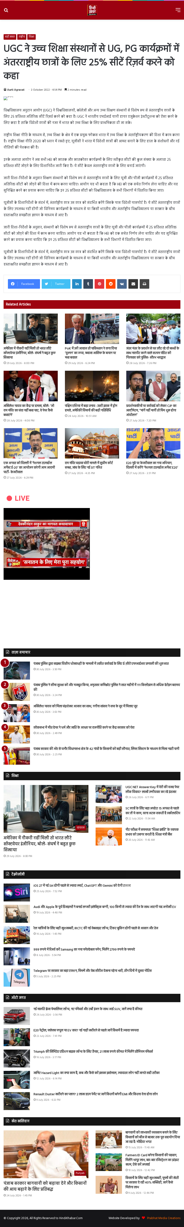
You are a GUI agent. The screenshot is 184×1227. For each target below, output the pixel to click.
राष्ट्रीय (22, 36)
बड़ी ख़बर (10, 36)
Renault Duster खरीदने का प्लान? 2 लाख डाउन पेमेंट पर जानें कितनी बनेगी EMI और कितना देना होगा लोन (96, 1094)
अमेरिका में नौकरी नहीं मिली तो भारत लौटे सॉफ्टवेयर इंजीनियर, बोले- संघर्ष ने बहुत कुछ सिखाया (30, 353)
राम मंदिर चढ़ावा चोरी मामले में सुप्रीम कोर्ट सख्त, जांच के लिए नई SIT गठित (89, 465)
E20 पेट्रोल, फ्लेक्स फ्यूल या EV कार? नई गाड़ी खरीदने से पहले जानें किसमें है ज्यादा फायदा (86, 1030)
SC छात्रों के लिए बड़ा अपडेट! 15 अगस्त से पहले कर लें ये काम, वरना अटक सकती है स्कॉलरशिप (153, 811)
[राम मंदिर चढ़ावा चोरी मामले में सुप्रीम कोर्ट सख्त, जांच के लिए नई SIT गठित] (92, 443)
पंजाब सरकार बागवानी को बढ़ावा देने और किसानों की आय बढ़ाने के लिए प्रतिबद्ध (45, 1186)
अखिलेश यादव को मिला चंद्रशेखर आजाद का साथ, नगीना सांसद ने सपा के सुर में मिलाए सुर (86, 706)
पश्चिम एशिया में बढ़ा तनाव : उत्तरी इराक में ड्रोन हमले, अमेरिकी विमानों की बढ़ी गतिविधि (91, 408)
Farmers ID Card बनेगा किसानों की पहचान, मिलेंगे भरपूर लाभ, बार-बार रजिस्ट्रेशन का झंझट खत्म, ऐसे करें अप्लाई (152, 1160)
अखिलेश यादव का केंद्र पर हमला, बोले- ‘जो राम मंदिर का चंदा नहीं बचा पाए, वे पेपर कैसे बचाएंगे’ (29, 410)
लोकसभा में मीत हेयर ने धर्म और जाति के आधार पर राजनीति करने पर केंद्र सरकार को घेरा (84, 727)
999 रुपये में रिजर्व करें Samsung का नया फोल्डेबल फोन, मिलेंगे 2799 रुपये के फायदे (84, 949)
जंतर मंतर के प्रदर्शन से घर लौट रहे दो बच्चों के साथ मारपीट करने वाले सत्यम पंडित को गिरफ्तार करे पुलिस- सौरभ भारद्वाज (152, 353)
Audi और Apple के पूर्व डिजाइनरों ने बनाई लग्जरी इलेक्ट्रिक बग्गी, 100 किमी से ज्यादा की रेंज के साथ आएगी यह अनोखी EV (105, 907)
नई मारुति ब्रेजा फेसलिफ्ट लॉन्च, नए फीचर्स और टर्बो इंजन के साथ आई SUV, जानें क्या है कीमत (88, 1009)
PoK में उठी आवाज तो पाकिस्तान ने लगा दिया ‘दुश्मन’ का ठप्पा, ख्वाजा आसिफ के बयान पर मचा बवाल (91, 353)
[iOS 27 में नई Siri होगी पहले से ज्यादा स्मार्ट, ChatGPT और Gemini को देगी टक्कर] (17, 892)
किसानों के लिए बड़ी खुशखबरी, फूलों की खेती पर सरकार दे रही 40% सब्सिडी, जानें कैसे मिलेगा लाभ (152, 1182)
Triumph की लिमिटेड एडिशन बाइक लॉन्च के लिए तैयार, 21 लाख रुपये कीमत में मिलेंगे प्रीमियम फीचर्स (93, 1052)
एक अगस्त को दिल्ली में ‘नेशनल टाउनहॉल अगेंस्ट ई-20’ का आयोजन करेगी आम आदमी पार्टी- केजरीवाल (29, 467)
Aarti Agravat (15, 90)
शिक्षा (31, 36)
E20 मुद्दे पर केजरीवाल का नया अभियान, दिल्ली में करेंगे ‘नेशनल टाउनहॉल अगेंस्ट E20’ (152, 465)
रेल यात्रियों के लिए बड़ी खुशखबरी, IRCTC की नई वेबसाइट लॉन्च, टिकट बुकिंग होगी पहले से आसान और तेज (96, 928)
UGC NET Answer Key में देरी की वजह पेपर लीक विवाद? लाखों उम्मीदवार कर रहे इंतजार (152, 790)
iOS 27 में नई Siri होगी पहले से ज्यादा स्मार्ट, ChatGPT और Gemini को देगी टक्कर (82, 886)
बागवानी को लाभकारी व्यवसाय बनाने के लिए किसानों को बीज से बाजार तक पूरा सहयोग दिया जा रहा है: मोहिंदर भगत (153, 1137)
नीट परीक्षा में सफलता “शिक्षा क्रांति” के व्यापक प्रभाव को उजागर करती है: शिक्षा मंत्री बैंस (152, 832)
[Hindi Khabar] (92, 10)
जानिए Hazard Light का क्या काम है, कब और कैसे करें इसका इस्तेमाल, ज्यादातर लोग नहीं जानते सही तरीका (97, 1073)
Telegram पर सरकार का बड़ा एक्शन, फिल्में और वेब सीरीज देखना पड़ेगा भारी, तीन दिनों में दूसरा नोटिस (93, 971)
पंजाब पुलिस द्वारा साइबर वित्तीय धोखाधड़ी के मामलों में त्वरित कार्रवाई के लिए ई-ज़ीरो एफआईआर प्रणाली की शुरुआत (101, 664)
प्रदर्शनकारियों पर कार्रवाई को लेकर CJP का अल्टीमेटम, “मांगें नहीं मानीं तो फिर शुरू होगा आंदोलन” (151, 410)
